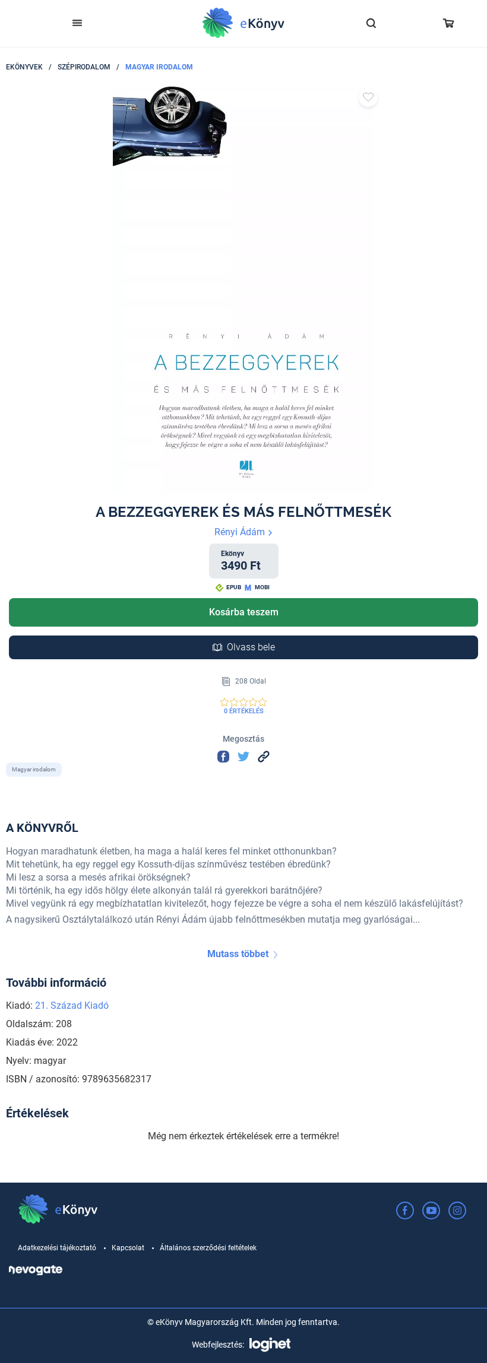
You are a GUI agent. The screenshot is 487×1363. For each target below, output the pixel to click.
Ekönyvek (24, 67)
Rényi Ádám (240, 532)
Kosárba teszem (244, 612)
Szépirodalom (84, 67)
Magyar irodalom (159, 67)
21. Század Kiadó (72, 1005)
